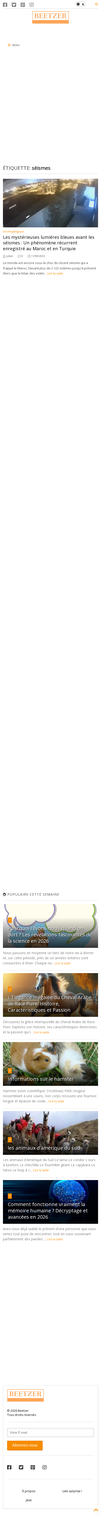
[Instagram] (31, 4)
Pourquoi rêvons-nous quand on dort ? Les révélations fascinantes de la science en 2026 (50, 934)
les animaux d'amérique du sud (44, 1148)
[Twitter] (14, 4)
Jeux (29, 1500)
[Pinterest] (23, 4)
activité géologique (13, 231)
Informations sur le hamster (41, 1079)
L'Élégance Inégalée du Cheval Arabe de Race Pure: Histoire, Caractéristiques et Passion (50, 1003)
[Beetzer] (50, 21)
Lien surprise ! (72, 1491)
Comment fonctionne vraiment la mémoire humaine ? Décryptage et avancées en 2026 (48, 1210)
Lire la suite (55, 273)
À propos (28, 1491)
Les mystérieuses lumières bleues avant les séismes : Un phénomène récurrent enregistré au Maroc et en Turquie (48, 242)
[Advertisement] (50, 31)
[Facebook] (5, 4)
